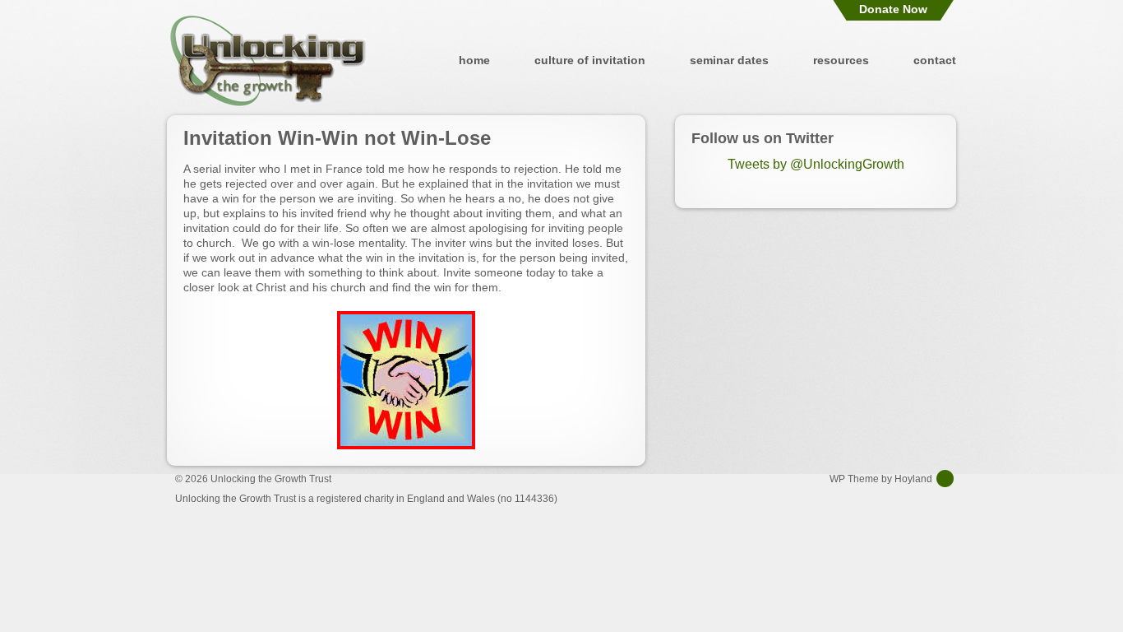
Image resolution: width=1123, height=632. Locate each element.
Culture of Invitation (589, 60)
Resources (841, 60)
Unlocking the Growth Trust (268, 60)
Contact (934, 60)
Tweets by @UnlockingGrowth (816, 164)
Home (474, 60)
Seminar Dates (729, 60)
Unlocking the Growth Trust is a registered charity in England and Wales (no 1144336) (366, 498)
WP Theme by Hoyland (881, 479)
